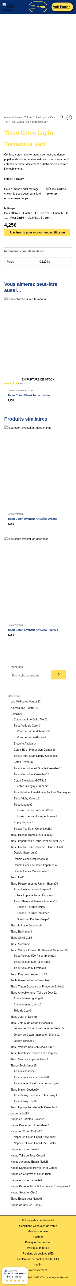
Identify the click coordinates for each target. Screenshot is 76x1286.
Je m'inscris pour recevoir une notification (37, 232)
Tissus (18, 117)
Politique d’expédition (38, 1242)
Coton (27, 117)
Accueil (8, 117)
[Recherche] (59, 674)
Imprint (38, 1264)
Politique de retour (38, 1247)
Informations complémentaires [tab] (24, 251)
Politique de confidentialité (38, 1220)
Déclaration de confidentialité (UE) (38, 1259)
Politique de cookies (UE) (38, 1253)
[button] (63, 7)
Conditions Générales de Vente (38, 1225)
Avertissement (38, 1270)
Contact (38, 1236)
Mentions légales (38, 1231)
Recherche (16, 666)
